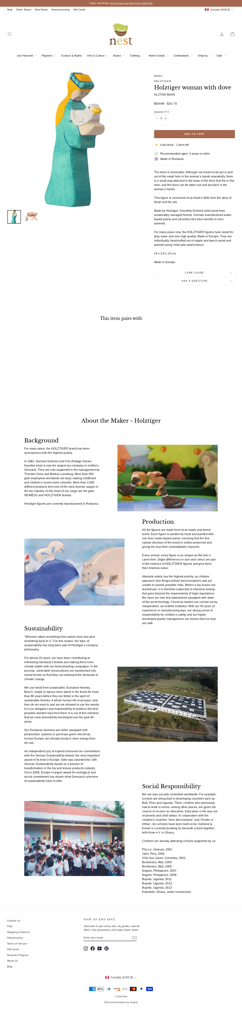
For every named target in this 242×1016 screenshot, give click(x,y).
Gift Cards (79, 9)
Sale (219, 55)
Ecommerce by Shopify (126, 1002)
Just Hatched (25, 55)
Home (157, 75)
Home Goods (157, 55)
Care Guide (194, 272)
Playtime (47, 55)
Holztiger (162, 81)
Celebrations (182, 55)
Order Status (23, 9)
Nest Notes (41, 9)
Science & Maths (71, 55)
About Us (12, 960)
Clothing (135, 55)
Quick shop (34, 380)
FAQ (9, 926)
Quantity (162, 112)
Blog (9, 966)
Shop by (203, 55)
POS (106, 1002)
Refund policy (15, 937)
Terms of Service (17, 943)
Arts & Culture (96, 55)
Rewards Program (18, 955)
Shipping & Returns (18, 932)
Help (10, 9)
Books (117, 55)
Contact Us (13, 920)
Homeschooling (60, 9)
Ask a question (194, 281)
